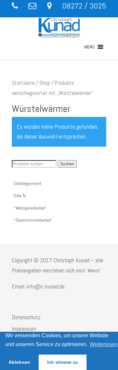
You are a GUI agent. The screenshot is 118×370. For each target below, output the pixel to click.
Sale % (19, 195)
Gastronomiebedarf (33, 220)
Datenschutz (26, 317)
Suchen (67, 164)
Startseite (23, 83)
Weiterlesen (104, 344)
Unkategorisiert (27, 183)
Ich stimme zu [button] (62, 362)
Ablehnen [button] (19, 362)
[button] (89, 47)
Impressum (24, 328)
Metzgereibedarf (31, 208)
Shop (44, 83)
